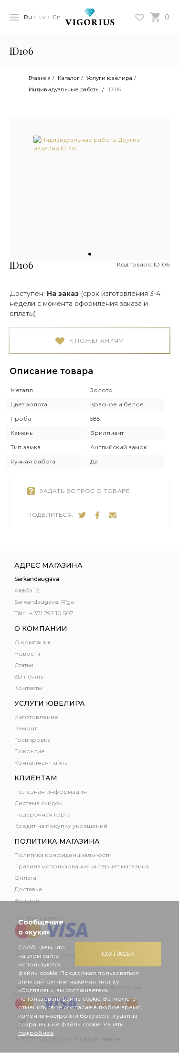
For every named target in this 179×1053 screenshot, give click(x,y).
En (57, 16)
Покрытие (29, 751)
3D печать (28, 676)
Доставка (28, 889)
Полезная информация (50, 791)
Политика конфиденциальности (63, 854)
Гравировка (32, 739)
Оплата (25, 877)
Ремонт (25, 728)
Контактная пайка (41, 762)
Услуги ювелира (109, 78)
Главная (40, 78)
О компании (33, 642)
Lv (42, 16)
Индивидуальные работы (64, 89)
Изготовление (36, 716)
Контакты (28, 687)
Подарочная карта (42, 814)
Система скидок (38, 803)
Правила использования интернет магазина (81, 866)
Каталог (68, 78)
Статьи (23, 665)
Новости (27, 653)
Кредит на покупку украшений (60, 825)
